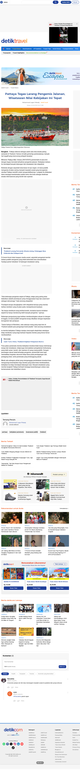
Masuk (75, 2)
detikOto (31, 749)
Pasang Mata (58, 735)
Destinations (27, 49)
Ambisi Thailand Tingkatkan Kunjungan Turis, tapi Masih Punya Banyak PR (17, 458)
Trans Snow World (60, 744)
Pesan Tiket (13, 588)
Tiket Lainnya (59, 564)
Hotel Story (57, 49)
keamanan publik (32, 432)
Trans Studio (58, 747)
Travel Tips (47, 49)
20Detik (43, 744)
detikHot (31, 742)
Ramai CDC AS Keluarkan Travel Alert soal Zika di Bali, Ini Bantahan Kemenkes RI (43, 620)
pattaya (4, 432)
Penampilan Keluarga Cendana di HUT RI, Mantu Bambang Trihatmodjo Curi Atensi (34, 529)
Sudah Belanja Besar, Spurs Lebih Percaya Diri (25, 618)
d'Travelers (37, 49)
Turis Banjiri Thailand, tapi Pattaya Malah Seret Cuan (51, 446)
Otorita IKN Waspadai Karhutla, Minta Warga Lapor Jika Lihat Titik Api (43, 642)
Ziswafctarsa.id (59, 752)
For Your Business (60, 757)
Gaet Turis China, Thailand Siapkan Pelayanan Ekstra (24, 342)
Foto (76, 49)
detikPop (43, 752)
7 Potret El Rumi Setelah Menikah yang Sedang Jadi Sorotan (33, 552)
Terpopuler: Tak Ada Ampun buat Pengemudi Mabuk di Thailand (16, 464)
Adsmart (57, 737)
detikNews (31, 732)
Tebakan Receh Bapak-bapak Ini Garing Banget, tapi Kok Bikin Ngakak (26, 642)
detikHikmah (44, 749)
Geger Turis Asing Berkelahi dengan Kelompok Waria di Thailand (51, 458)
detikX (42, 742)
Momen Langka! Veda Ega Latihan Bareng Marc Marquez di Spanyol (8, 642)
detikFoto (43, 747)
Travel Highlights (18, 53)
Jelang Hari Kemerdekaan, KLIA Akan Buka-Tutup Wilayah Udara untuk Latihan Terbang (60, 620)
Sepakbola (32, 747)
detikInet (31, 740)
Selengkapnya (64, 508)
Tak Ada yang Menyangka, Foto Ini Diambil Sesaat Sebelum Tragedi (58, 529)
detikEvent (58, 740)
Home (8, 49)
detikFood (43, 735)
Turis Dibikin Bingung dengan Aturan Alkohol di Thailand (16, 452)
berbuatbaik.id (59, 732)
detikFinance (32, 737)
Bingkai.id (57, 749)
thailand (43, 432)
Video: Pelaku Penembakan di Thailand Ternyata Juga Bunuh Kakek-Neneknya (63, 25)
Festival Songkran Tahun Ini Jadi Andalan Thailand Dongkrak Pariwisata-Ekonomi (17, 446)
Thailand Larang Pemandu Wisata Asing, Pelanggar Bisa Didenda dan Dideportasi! (25, 252)
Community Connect (60, 761)
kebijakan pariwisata (17, 432)
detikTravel (4, 88)
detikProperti (32, 752)
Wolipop (43, 740)
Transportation (68, 49)
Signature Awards (60, 742)
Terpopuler (7, 53)
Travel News (16, 49)
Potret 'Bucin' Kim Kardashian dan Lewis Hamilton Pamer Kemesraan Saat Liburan (11, 529)
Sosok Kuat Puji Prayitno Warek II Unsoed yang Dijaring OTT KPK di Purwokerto (58, 552)
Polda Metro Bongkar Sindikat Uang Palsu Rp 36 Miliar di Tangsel (8, 618)
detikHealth (44, 737)
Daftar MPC (66, 2)
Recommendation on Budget (36, 53)
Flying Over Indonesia (61, 754)
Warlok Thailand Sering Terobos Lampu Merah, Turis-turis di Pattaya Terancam (51, 452)
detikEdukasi (32, 735)
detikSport (31, 744)
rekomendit (58, 759)
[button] (67, 575)
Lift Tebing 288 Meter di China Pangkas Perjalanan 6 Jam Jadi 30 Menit (11, 552)
